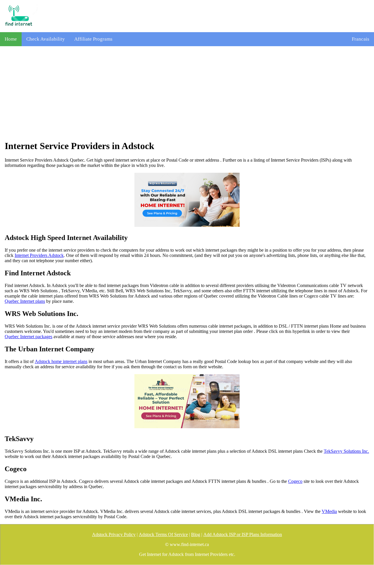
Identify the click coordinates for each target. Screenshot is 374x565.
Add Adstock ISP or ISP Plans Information (242, 534)
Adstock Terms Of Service (163, 534)
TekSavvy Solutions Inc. (346, 451)
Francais (360, 39)
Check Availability (45, 39)
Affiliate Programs (93, 39)
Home (11, 39)
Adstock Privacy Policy (114, 534)
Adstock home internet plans (61, 361)
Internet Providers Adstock (39, 255)
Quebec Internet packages (28, 336)
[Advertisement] (187, 93)
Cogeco (295, 481)
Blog (195, 534)
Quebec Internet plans (25, 301)
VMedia (329, 511)
